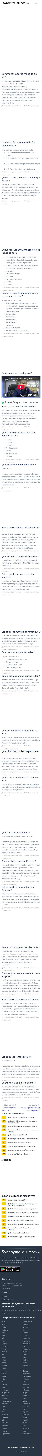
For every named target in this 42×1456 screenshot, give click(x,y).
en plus (4, 1324)
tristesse (5, 1417)
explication (26, 1406)
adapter (4, 1428)
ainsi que (5, 1423)
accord (25, 1431)
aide (3, 1379)
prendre (4, 1344)
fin (23, 1368)
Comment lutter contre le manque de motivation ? (23, 1224)
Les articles (6, 1289)
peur (24, 1425)
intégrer (25, 1393)
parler (4, 1406)
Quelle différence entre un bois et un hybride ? (22, 1209)
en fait (25, 1352)
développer (26, 1365)
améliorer (26, 1415)
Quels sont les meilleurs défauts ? (18, 1233)
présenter (26, 1390)
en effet (25, 1327)
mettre (4, 1327)
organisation (6, 1434)
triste (3, 1412)
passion (4, 1431)
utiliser (4, 1363)
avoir (3, 1333)
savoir (25, 1363)
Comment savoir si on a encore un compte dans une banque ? (24, 1131)
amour (4, 1346)
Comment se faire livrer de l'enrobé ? (19, 1154)
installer (4, 1352)
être (24, 1330)
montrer (4, 1365)
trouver (4, 1349)
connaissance (7, 1401)
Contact (4, 1297)
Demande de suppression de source (13, 106)
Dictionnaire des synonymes (12, 1286)
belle (3, 1387)
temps (4, 1357)
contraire (5, 1330)
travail (25, 1335)
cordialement (27, 1322)
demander (26, 1338)
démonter (26, 1395)
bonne (4, 1376)
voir (3, 1355)
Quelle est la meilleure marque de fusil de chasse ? (23, 1213)
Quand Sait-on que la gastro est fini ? (19, 1142)
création (4, 1420)
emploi (25, 1401)
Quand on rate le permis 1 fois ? (18, 1200)
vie (3, 1382)
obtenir (4, 1360)
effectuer (5, 1398)
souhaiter (26, 1385)
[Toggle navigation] (36, 3)
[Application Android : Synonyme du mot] (11, 1269)
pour (3, 1335)
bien (3, 1341)
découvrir (26, 1387)
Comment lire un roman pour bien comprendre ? (23, 1126)
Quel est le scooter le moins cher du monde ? (21, 1216)
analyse (25, 1360)
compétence (27, 1434)
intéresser (26, 1374)
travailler (5, 1415)
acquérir (25, 1420)
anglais (25, 1324)
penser (4, 1409)
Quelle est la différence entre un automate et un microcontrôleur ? (22, 1122)
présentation (27, 1376)
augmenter (26, 1349)
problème (26, 1333)
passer (25, 1417)
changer (25, 1371)
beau (24, 1398)
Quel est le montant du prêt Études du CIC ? (21, 1150)
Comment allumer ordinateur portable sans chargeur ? (21, 1229)
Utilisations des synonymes (11, 1283)
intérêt (25, 1423)
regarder (25, 1412)
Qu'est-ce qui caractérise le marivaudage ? (21, 1220)
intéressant (5, 1390)
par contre (26, 1404)
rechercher (26, 1428)
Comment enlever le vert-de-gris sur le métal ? (22, 1146)
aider (24, 1382)
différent (26, 1379)
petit (24, 1357)
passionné (5, 1425)
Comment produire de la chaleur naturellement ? (23, 1139)
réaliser (4, 1385)
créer (3, 1338)
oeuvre (4, 1374)
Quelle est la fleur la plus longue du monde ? (21, 1117)
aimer (25, 1355)
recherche (5, 1404)
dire (24, 1346)
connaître (5, 1395)
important (26, 1341)
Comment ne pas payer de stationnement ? (21, 1237)
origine (4, 1368)
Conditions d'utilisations (21, 1452)
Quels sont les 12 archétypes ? (17, 1135)
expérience (26, 1344)
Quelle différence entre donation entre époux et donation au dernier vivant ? (22, 1204)
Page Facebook (7, 1299)
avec (24, 1409)
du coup (4, 1371)
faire (3, 1322)
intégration (5, 1393)
